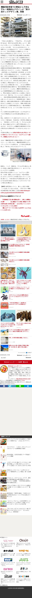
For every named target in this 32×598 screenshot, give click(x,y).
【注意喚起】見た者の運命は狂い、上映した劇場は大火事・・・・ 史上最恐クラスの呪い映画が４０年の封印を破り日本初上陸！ (15, 201)
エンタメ (3, 357)
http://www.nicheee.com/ (23, 379)
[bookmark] (28, 386)
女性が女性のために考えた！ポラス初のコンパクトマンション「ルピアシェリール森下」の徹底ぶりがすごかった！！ (15, 134)
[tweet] (10, 386)
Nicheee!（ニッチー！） (24, 15)
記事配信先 (4, 585)
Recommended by (22, 352)
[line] (20, 386)
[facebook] (4, 386)
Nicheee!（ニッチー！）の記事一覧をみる (16, 362)
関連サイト (4, 537)
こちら (23, 380)
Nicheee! (28, 357)
